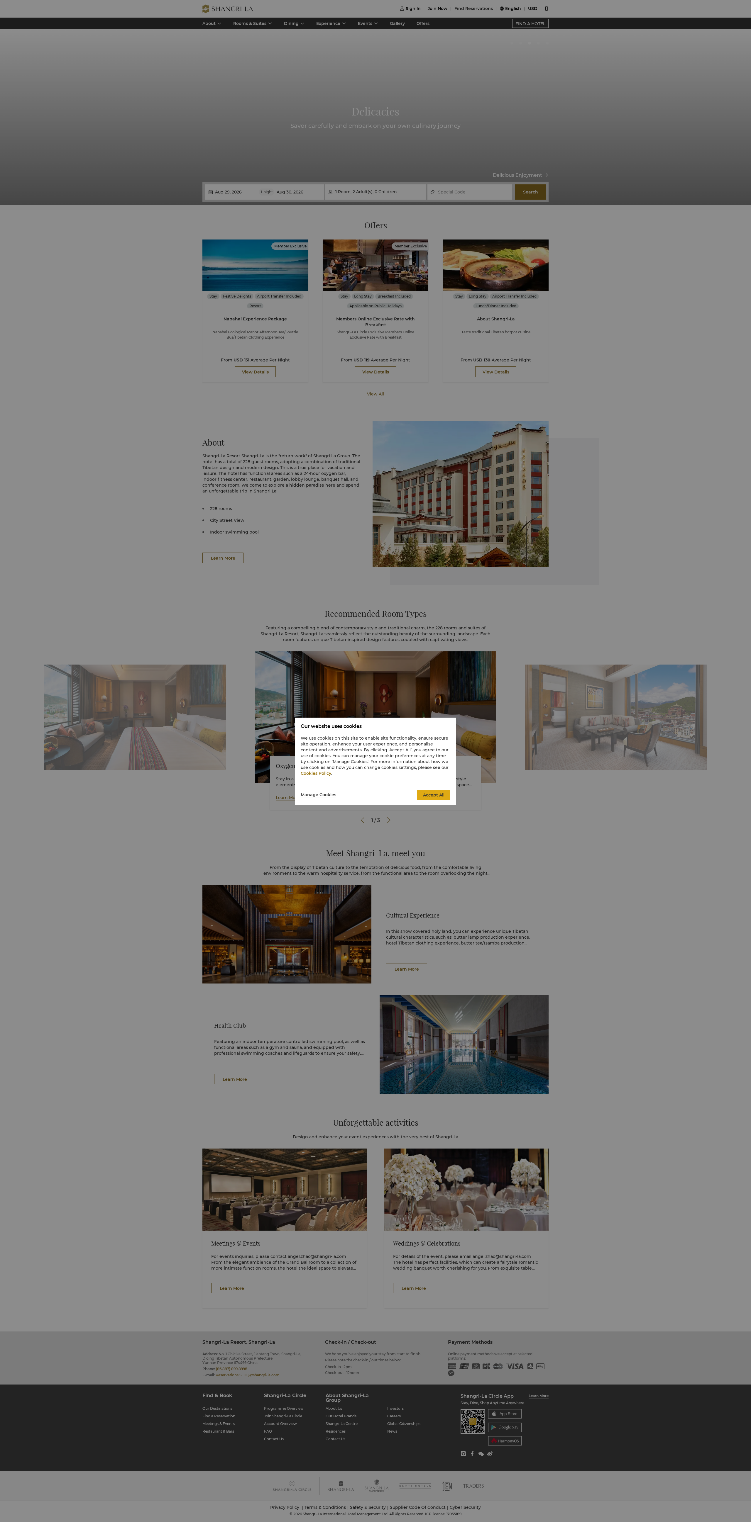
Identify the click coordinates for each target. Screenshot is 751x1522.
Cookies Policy (316, 773)
